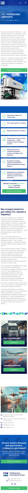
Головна (3, 20)
